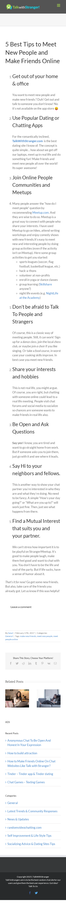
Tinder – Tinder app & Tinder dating (30, 774)
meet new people (44, 636)
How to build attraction (22, 753)
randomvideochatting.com (24, 827)
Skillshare (45, 284)
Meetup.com (40, 212)
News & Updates (18, 819)
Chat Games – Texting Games (26, 782)
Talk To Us (33, 886)
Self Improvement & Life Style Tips (29, 835)
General (9, 636)
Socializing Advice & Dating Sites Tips (31, 844)
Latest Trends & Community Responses (32, 811)
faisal (10, 633)
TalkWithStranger (41, 876)
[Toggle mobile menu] (59, 5)
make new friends (28, 636)
